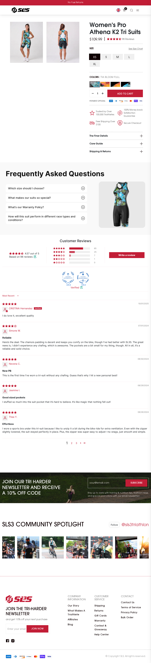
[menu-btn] (137, 10)
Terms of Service (131, 607)
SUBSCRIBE (136, 483)
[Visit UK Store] (118, 10)
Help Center (101, 635)
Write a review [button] (126, 255)
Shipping (99, 606)
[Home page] (20, 10)
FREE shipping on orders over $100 (75, 3)
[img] (9, 304)
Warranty (99, 621)
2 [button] (71, 443)
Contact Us (127, 602)
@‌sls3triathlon (135, 525)
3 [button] (76, 443)
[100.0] (68, 278)
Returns (98, 611)
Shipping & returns (100, 151)
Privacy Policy (129, 612)
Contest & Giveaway (100, 628)
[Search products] (131, 10)
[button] (114, 39)
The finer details (99, 136)
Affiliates (73, 620)
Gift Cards (100, 616)
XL (96, 64)
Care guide (96, 144)
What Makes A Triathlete (76, 613)
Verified (75, 287)
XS (96, 57)
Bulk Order (127, 617)
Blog (70, 625)
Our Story (73, 606)
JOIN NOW (37, 629)
